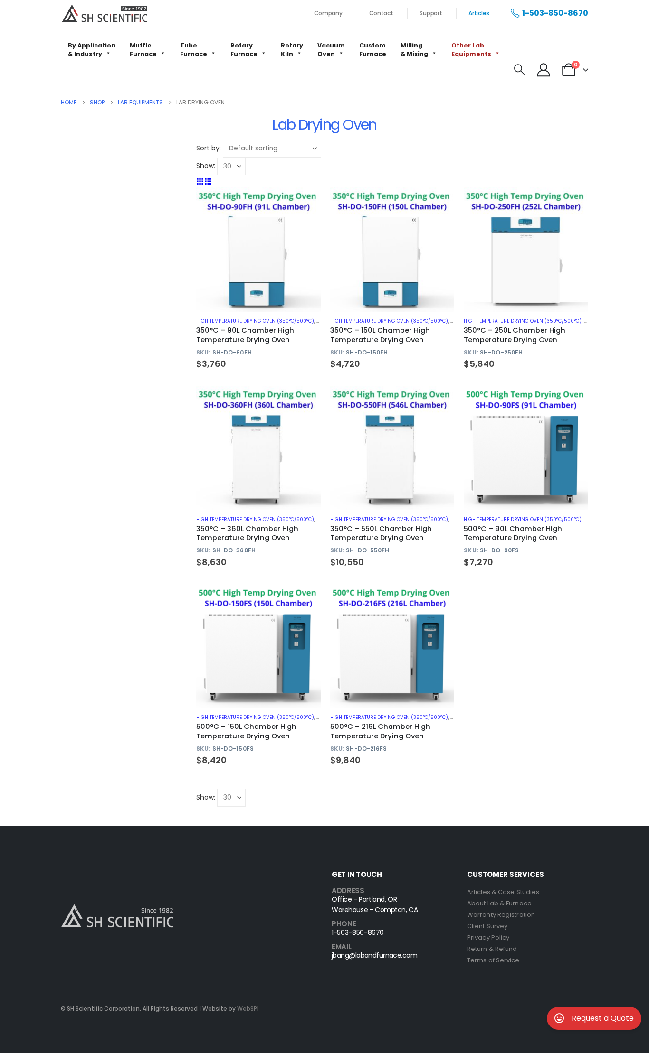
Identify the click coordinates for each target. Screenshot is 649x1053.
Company (328, 13)
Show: (205, 165)
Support (431, 13)
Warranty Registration (501, 914)
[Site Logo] (104, 13)
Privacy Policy (488, 937)
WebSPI (247, 1009)
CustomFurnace (372, 49)
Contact (381, 13)
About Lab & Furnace (499, 903)
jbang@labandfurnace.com (374, 955)
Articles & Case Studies (503, 891)
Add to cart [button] (305, 203)
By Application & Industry (91, 49)
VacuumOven (331, 49)
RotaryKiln (292, 49)
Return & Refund (492, 948)
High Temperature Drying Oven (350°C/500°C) (255, 321)
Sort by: (208, 148)
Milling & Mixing (414, 49)
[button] (519, 70)
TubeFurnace (193, 49)
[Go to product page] (258, 249)
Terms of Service (493, 960)
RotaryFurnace (244, 49)
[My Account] (543, 69)
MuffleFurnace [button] (143, 49)
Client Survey (487, 926)
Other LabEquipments (471, 49)
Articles (478, 13)
